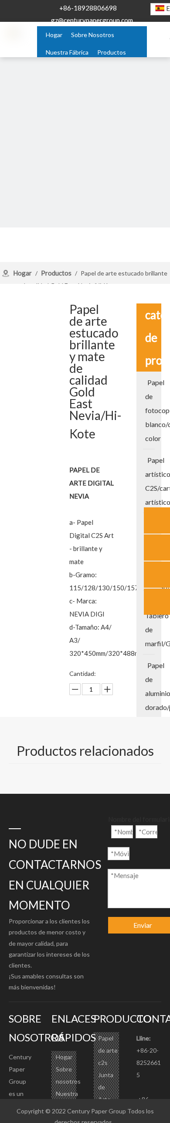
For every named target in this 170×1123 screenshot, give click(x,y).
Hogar (64, 1057)
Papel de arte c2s (108, 1050)
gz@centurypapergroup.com (92, 20)
